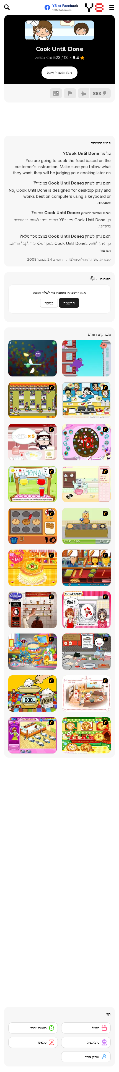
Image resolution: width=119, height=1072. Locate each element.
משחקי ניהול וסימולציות (82, 259)
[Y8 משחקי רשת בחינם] (94, 7)
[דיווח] (70, 93)
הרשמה (69, 303)
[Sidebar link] (111, 7)
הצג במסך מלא (59, 72)
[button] (105, 250)
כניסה (49, 303)
